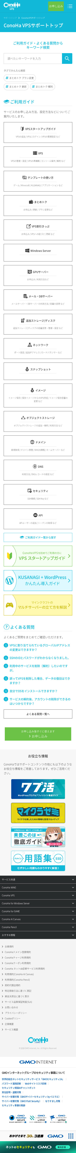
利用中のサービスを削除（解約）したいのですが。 (39, 668)
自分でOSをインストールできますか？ (34, 691)
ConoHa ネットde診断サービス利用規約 (25, 968)
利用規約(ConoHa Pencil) (17, 979)
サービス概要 (11, 1029)
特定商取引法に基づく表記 (18, 990)
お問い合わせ (11, 1007)
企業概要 (9, 1024)
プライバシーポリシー (16, 1013)
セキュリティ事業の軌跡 (13, 1105)
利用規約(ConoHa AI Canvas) (19, 974)
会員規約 (9, 946)
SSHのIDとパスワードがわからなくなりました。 (40, 658)
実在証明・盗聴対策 (11, 1092)
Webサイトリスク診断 (35, 1083)
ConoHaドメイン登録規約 (18, 952)
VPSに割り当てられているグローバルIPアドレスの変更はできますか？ (40, 647)
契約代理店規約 (12, 985)
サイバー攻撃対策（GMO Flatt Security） (21, 1101)
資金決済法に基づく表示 (17, 996)
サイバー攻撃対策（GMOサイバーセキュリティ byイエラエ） (31, 1096)
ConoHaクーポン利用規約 (18, 963)
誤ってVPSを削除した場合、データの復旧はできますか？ (40, 680)
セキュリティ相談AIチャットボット (19, 1088)
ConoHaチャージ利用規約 (18, 957)
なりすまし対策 (52, 1101)
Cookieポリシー (12, 1018)
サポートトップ (10, 17)
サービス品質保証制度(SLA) (18, 1002)
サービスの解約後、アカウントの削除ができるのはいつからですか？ (40, 701)
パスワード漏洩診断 (11, 1083)
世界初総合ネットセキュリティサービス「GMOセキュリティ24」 (33, 1079)
